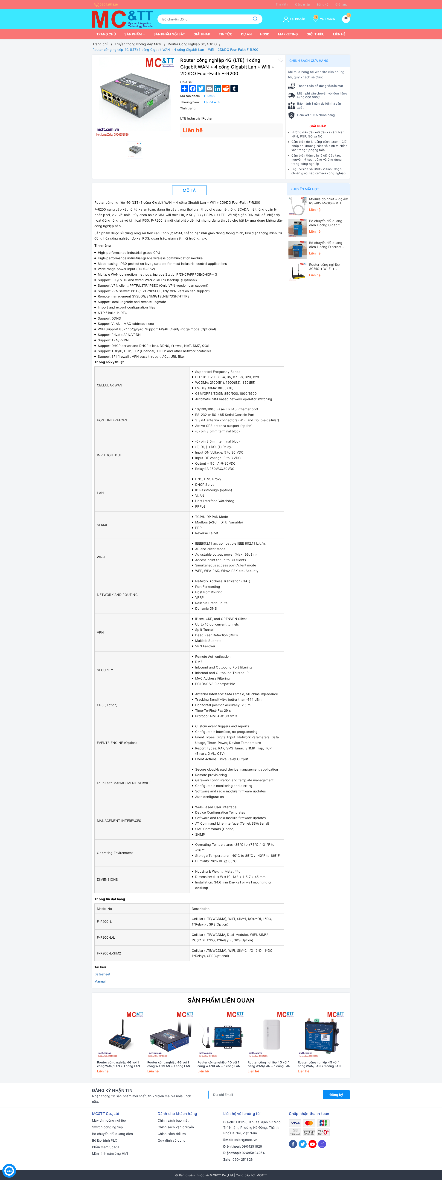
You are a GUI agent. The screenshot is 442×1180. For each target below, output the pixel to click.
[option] (135, 97)
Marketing (288, 34)
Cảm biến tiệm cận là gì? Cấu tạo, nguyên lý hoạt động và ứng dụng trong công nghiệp (316, 160)
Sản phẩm (133, 34)
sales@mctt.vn (245, 1140)
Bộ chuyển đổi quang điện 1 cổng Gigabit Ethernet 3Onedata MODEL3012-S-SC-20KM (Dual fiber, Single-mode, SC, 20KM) (328, 223)
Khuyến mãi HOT (305, 189)
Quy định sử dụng (172, 1140)
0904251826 (108, 4)
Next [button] (359, 1045)
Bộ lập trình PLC (104, 1140)
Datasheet (102, 974)
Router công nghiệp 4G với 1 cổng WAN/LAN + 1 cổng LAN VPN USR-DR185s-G (118, 1064)
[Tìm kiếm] (255, 19)
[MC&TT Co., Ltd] (122, 19)
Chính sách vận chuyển (176, 1127)
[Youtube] (312, 1144)
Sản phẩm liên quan (221, 1000)
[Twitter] (303, 1144)
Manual (100, 981)
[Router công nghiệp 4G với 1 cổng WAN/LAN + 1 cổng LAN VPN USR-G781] (221, 1034)
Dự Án (246, 34)
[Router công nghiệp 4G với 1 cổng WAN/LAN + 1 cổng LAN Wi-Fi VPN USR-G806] (170, 1034)
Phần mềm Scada (105, 1147)
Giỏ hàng (341, 4)
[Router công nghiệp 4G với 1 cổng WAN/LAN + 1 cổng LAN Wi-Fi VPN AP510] (271, 1034)
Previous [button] (82, 1045)
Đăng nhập (302, 4)
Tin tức (225, 34)
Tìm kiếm (282, 4)
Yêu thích (325, 19)
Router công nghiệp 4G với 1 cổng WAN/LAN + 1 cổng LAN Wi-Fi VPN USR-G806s (319, 1064)
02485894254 (253, 1153)
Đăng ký (322, 4)
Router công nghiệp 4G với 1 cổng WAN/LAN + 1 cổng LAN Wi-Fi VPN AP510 (269, 1064)
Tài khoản (297, 19)
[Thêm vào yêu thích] (281, 60)
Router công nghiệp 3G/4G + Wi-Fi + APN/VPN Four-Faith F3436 (325, 267)
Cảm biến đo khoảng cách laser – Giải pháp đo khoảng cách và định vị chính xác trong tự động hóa (319, 146)
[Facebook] (293, 1144)
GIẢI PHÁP (317, 126)
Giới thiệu (316, 34)
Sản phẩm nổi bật (169, 34)
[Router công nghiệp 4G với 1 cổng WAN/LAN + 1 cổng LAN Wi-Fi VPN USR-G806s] (321, 1034)
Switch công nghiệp (107, 1127)
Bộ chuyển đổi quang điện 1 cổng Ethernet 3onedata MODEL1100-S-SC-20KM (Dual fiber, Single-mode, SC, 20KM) (328, 245)
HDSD (264, 34)
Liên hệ (339, 34)
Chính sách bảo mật (173, 1120)
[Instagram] (322, 1144)
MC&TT (261, 1175)
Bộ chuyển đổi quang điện (112, 1134)
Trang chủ (106, 34)
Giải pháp (202, 34)
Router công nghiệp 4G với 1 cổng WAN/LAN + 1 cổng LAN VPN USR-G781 (219, 1064)
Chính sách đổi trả (172, 1134)
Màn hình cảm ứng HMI (110, 1153)
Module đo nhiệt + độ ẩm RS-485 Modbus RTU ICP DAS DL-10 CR (328, 201)
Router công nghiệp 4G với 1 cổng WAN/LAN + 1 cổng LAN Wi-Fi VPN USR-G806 (168, 1064)
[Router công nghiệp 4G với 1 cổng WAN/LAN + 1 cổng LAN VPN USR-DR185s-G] (120, 1034)
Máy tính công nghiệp (109, 1120)
